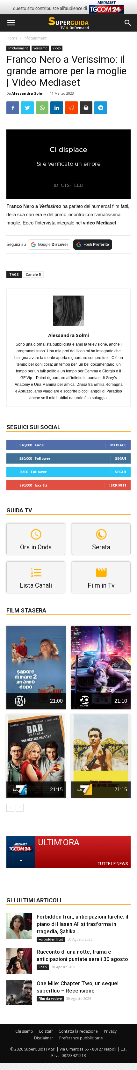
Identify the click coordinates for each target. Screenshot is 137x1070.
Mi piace (118, 445)
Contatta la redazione (78, 1031)
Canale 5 (33, 274)
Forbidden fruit (51, 939)
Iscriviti (117, 485)
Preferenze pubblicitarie (81, 1038)
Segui (120, 458)
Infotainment (35, 38)
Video (57, 48)
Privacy (110, 1031)
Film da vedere (50, 998)
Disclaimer (43, 1038)
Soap (43, 967)
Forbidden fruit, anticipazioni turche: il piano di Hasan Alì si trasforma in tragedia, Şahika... (82, 923)
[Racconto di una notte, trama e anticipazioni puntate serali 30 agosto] (19, 961)
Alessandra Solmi (28, 93)
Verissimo (40, 48)
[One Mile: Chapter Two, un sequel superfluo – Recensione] (19, 992)
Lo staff (46, 1031)
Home (12, 38)
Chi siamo (24, 1031)
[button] (128, 23)
